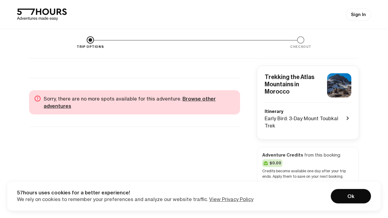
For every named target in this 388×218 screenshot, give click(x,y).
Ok (350, 196)
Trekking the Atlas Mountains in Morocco (289, 84)
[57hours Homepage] (42, 14)
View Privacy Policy (231, 199)
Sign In (358, 14)
